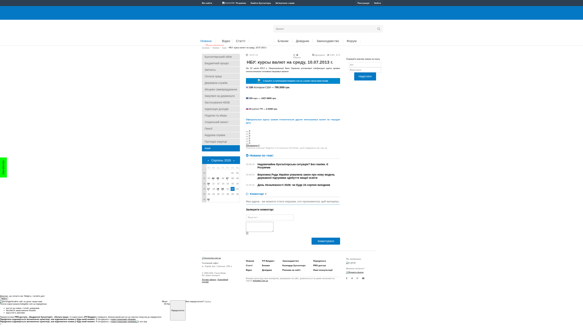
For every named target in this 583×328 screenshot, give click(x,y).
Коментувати (326, 241)
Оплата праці (213, 76)
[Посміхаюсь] (247, 134)
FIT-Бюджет (261, 40)
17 (208, 189)
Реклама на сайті (291, 270)
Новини (206, 41)
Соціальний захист (216, 122)
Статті (240, 41)
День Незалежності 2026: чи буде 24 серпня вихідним (293, 184)
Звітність (210, 69)
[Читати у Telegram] (353, 278)
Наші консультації (322, 270)
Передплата (215, 45)
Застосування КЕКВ (217, 102)
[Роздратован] (247, 141)
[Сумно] (247, 138)
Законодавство (328, 41)
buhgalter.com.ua (260, 281)
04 (213, 178)
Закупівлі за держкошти (220, 95)
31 (208, 199)
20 (222, 189)
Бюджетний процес (217, 63)
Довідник (302, 41)
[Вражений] (247, 136)
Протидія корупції (216, 141)
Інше (208, 148)
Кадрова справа (215, 135)
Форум (351, 41)
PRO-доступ (319, 265)
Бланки (283, 41)
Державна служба (216, 82)
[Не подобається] (247, 143)
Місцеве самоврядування (221, 89)
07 (227, 178)
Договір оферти (209, 279)
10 (208, 183)
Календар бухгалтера (293, 265)
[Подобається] (247, 131)
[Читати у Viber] (359, 278)
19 (218, 189)
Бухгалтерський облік (218, 56)
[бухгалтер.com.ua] (222, 28)
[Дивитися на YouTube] (365, 278)
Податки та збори (216, 115)
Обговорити (252, 145)
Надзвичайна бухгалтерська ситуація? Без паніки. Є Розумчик (292, 166)
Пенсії (208, 128)
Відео (226, 41)
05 (218, 178)
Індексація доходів (216, 109)
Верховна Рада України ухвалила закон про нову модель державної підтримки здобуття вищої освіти (296, 176)
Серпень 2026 (221, 160)
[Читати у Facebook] (348, 278)
